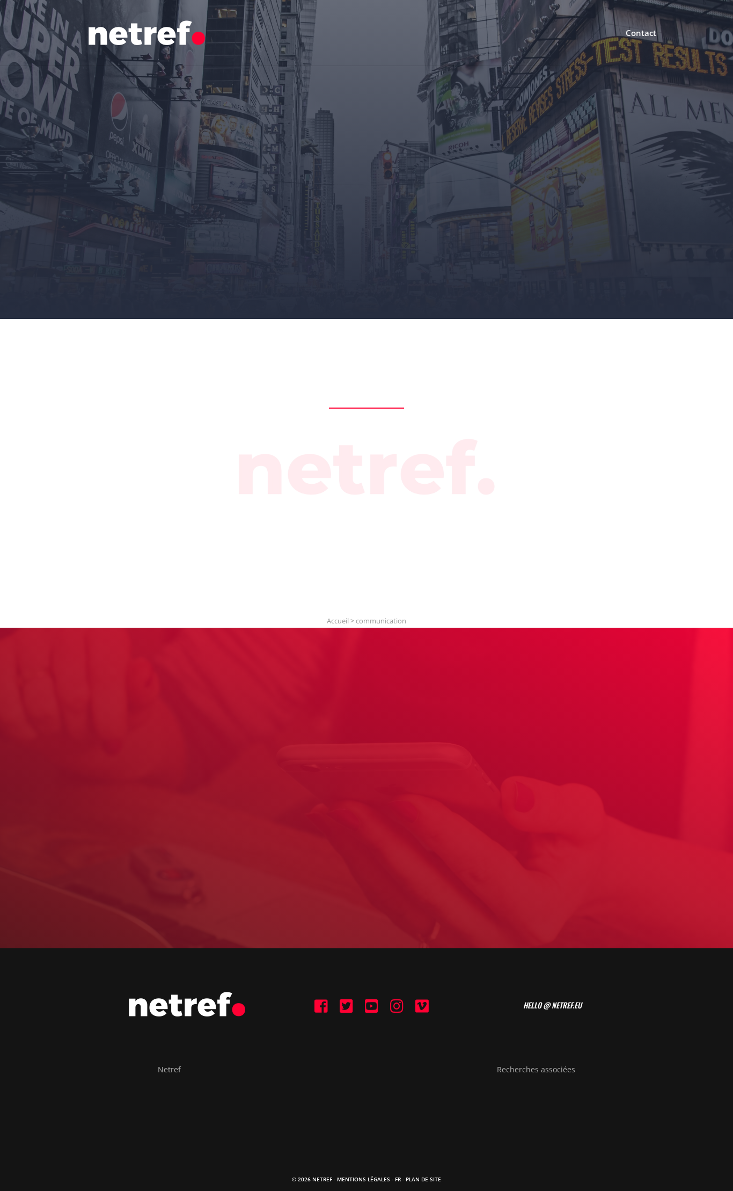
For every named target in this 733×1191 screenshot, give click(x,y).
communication (381, 621)
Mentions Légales (363, 1179)
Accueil (338, 621)
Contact (641, 33)
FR (398, 1179)
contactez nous (366, 826)
